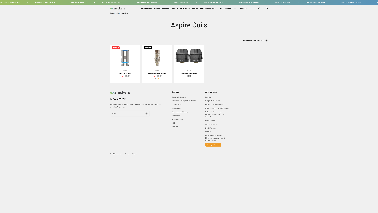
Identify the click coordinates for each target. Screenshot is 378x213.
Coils (117, 13)
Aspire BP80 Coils (125, 73)
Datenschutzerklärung (180, 112)
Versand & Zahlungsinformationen (184, 101)
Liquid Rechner (210, 128)
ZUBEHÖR (228, 8)
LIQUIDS (175, 8)
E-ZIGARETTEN (146, 8)
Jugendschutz (177, 104)
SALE (235, 8)
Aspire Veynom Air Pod (189, 73)
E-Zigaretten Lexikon (212, 101)
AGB (173, 123)
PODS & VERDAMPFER (208, 8)
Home (112, 13)
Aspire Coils (124, 13)
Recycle (208, 132)
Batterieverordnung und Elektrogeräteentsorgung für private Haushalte (215, 137)
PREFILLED (166, 8)
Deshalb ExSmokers (179, 97)
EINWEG (157, 8)
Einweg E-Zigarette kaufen (214, 104)
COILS (220, 8)
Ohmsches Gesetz (211, 124)
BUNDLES (243, 8)
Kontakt (175, 127)
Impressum (176, 115)
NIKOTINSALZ (185, 8)
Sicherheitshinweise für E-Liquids (217, 108)
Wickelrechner (210, 120)
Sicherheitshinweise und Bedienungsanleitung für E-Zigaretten (214, 114)
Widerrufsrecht (177, 119)
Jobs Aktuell (176, 108)
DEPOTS (195, 8)
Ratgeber (208, 97)
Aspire (125, 70)
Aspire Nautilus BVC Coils (157, 73)
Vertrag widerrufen (213, 145)
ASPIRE (189, 70)
